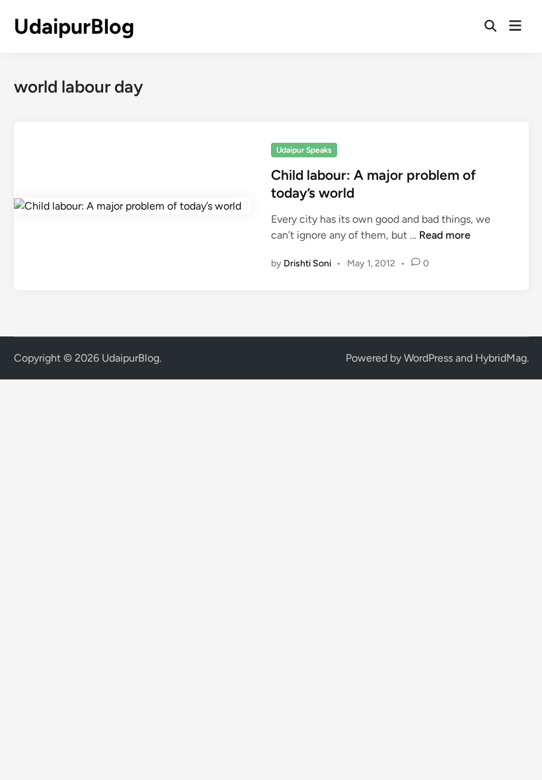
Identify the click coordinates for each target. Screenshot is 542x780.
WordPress (428, 358)
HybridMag (501, 358)
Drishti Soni (307, 263)
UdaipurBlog (74, 26)
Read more (445, 235)
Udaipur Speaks (304, 150)
